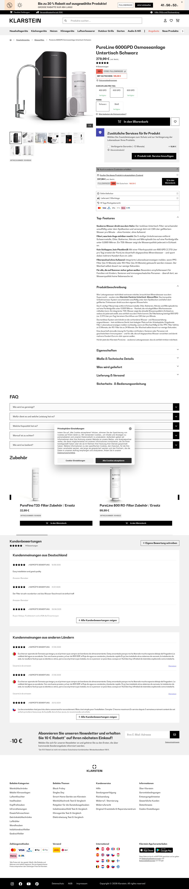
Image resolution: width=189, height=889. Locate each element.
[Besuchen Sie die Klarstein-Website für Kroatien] (102, 860)
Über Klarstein (146, 788)
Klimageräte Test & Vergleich (67, 813)
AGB (70, 883)
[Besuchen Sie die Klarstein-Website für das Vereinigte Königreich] (102, 854)
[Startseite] (13, 40)
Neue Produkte (170, 31)
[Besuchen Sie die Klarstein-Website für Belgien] (97, 866)
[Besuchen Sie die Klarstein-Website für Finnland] (118, 860)
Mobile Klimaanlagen (20, 792)
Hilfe (98, 788)
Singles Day (58, 792)
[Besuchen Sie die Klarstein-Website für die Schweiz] (107, 849)
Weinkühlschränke (19, 788)
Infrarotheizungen (18, 809)
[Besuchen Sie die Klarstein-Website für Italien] (118, 849)
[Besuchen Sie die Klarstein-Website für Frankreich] (113, 849)
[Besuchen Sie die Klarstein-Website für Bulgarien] (113, 860)
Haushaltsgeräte (23, 40)
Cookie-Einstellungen (149, 809)
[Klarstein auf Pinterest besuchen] (36, 884)
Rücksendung (102, 796)
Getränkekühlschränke (21, 817)
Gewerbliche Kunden (149, 800)
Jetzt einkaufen (144, 5)
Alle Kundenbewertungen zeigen (98, 620)
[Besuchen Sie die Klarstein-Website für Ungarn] (118, 854)
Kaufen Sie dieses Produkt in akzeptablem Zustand (121, 175)
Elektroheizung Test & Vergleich (68, 817)
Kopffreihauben (17, 805)
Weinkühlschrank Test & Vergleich (69, 800)
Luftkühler (15, 821)
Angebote (153, 31)
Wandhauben (16, 825)
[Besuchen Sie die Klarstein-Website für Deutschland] (97, 849)
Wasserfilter (39, 40)
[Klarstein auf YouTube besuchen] (28, 884)
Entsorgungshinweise (149, 796)
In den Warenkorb (135, 121)
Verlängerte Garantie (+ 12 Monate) (128, 146)
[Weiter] (182, 31)
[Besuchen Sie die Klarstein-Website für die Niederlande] (102, 866)
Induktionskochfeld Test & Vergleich (70, 809)
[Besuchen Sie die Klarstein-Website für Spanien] (97, 854)
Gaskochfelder (17, 833)
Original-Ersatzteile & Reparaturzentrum (116, 809)
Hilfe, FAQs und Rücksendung (167, 12)
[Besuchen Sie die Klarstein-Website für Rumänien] (107, 860)
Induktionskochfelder (20, 829)
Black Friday (59, 788)
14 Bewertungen (102, 67)
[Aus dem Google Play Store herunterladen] (164, 850)
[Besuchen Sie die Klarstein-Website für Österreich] (102, 849)
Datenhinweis (145, 805)
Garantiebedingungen (149, 792)
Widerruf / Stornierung (107, 800)
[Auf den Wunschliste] (175, 122)
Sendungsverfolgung (106, 792)
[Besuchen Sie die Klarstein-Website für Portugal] (107, 866)
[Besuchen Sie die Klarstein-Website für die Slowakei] (107, 854)
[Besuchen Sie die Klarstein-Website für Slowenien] (113, 866)
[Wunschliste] (171, 20)
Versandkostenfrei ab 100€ (51, 12)
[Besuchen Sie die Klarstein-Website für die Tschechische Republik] (113, 854)
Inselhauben (15, 800)
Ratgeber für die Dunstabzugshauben (71, 805)
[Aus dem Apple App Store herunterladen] (146, 850)
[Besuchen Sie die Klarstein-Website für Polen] (97, 860)
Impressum (81, 883)
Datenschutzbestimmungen (151, 858)
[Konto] (165, 20)
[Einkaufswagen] (177, 20)
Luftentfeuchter (17, 796)
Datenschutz (58, 883)
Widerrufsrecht (103, 805)
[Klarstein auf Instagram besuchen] (12, 884)
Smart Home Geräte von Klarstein (69, 796)
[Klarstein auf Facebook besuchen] (20, 884)
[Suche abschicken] (66, 20)
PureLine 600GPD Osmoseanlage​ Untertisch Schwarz (70, 40)
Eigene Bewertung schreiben (161, 543)
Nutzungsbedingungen (147, 861)
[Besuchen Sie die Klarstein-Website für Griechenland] (118, 867)
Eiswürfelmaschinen (19, 813)
